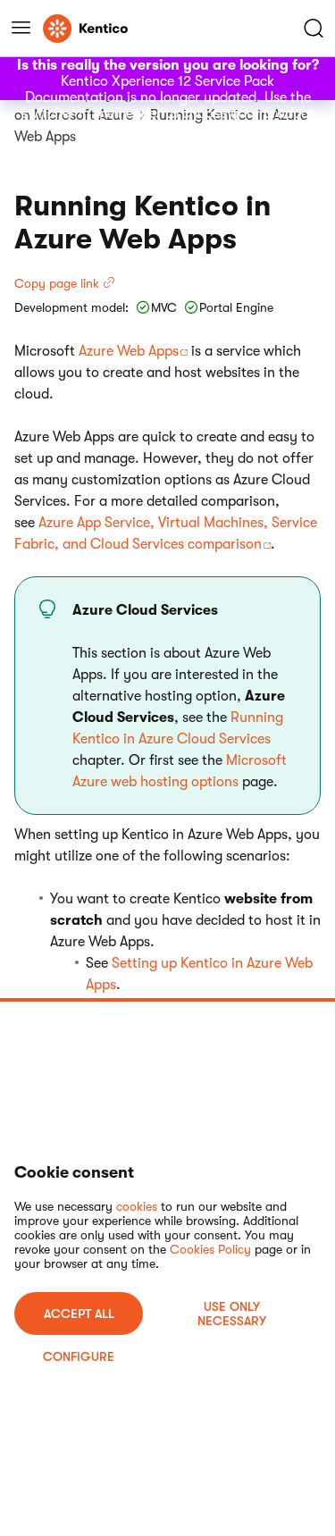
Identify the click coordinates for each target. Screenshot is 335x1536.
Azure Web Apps (129, 351)
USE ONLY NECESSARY (231, 1313)
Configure (78, 1356)
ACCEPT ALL (79, 1313)
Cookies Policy (210, 1249)
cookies (136, 1206)
